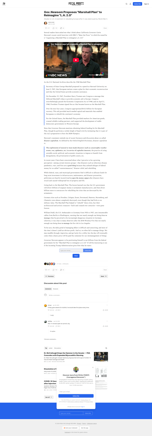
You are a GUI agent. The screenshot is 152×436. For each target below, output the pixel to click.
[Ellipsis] (107, 305)
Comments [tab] (48, 289)
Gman (50, 305)
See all (47, 397)
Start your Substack (71, 428)
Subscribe (137, 4)
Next (102, 276)
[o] (101, 356)
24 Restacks (65, 264)
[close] (92, 367)
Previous (51, 276)
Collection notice (92, 423)
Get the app (84, 428)
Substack (67, 432)
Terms (84, 423)
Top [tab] (46, 348)
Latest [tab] (50, 348)
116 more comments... (50, 339)
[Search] (126, 4)
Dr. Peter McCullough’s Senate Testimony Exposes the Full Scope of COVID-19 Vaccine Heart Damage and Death (67, 358)
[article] (76, 358)
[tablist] (51, 289)
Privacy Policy (89, 401)
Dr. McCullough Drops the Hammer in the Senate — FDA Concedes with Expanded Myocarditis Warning (67, 354)
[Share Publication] (130, 4)
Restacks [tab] (55, 289)
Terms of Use (84, 400)
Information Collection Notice (75, 401)
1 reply (52, 315)
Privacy (79, 423)
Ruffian (50, 321)
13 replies (52, 331)
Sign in (146, 4)
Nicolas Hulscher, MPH (58, 361)
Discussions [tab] (57, 348)
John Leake (51, 22)
